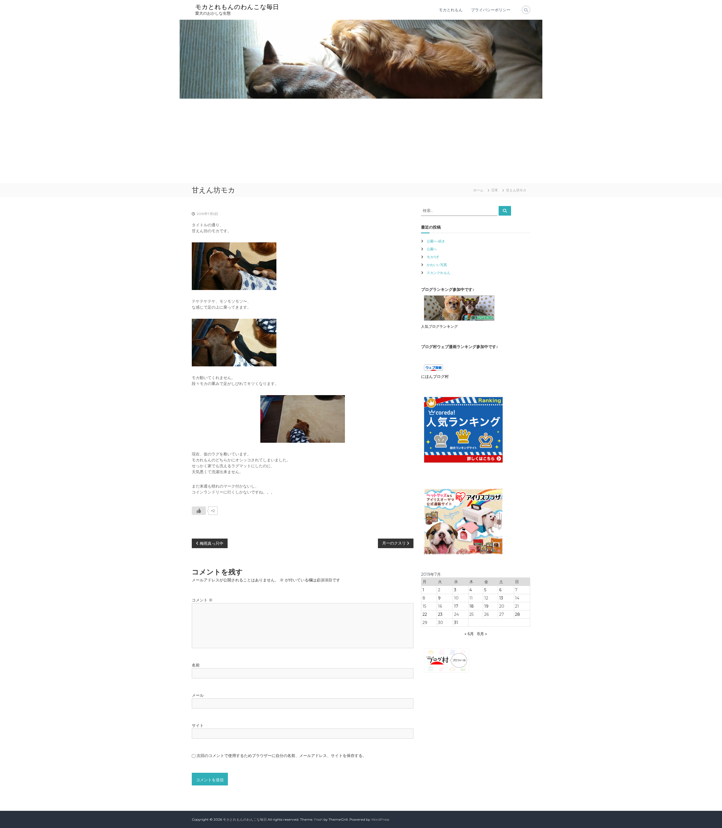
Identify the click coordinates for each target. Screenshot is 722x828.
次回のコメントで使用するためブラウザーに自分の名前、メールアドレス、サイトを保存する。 (281, 755)
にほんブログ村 (435, 376)
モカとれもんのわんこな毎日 (237, 7)
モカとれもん (451, 9)
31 (456, 622)
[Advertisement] (361, 140)
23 (440, 614)
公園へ (432, 249)
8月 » (482, 633)
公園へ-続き (436, 241)
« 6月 (469, 633)
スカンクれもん (438, 273)
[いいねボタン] (199, 510)
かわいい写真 (437, 265)
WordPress (380, 819)
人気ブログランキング (439, 326)
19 (486, 606)
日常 (494, 190)
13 (501, 598)
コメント (202, 600)
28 (517, 614)
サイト (198, 725)
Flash (318, 819)
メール (198, 695)
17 (456, 606)
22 (424, 614)
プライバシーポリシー (490, 9)
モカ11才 (433, 257)
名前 (196, 665)
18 (471, 606)
